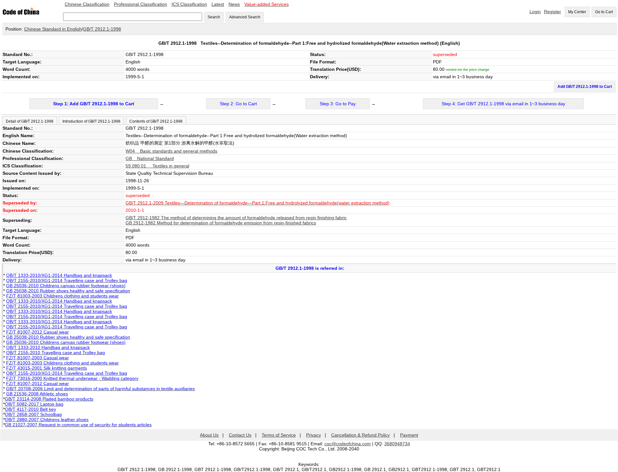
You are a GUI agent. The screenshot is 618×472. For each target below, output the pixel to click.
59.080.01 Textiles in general (157, 165)
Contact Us (240, 435)
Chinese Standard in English (53, 29)
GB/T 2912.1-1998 (102, 29)
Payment (409, 435)
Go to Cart (604, 12)
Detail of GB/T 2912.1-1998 (29, 121)
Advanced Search (244, 17)
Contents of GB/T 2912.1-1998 (156, 121)
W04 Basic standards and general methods (171, 151)
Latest (217, 4)
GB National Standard (150, 158)
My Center (577, 12)
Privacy (313, 435)
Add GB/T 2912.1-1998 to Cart (584, 86)
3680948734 (397, 443)
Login (535, 11)
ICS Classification (189, 4)
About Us (209, 435)
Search (214, 17)
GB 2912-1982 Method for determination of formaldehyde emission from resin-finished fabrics (221, 222)
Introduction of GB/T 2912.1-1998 (91, 121)
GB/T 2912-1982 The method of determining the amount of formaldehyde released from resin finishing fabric (236, 217)
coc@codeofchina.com (347, 443)
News (234, 4)
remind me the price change (467, 69)
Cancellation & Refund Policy (360, 435)
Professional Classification (140, 4)
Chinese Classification (87, 4)
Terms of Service (279, 435)
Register (552, 11)
